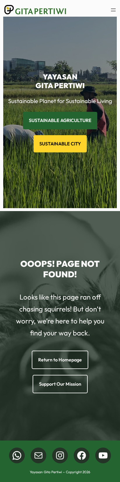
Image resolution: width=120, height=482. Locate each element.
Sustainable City (60, 144)
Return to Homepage (60, 360)
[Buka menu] (113, 9)
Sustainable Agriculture (60, 120)
